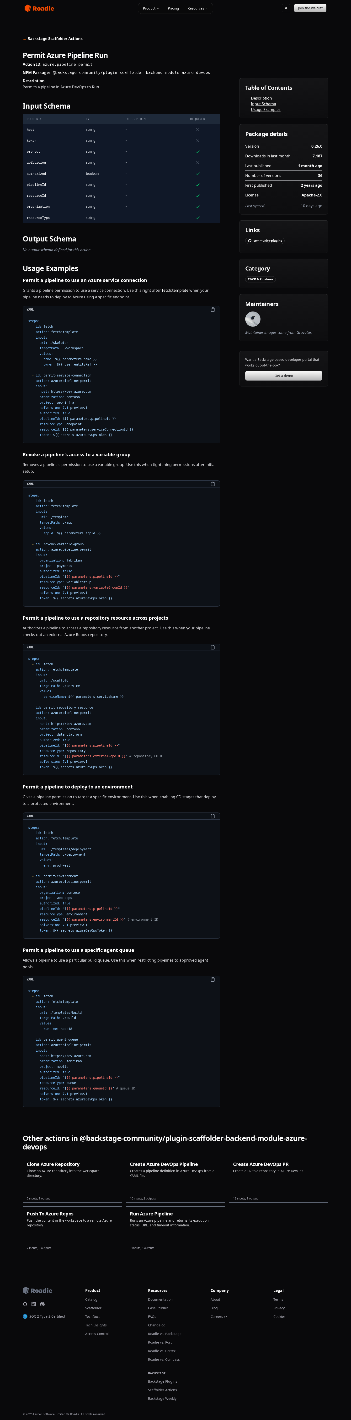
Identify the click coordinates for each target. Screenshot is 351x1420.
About (215, 1299)
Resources (196, 8)
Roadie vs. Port (160, 1342)
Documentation (160, 1299)
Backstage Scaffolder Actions (53, 38)
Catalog (91, 1299)
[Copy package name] (213, 72)
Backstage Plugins (162, 1381)
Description (261, 98)
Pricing (173, 8)
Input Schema (263, 103)
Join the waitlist (310, 8)
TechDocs (92, 1316)
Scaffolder (93, 1308)
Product (149, 8)
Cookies (279, 1316)
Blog (214, 1308)
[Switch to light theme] (286, 8)
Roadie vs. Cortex (162, 1351)
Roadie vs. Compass (164, 1359)
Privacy (279, 1308)
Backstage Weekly (162, 1398)
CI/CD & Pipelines (260, 279)
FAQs (152, 1316)
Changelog (156, 1325)
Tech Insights (96, 1325)
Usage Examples (266, 109)
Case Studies (158, 1308)
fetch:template (175, 290)
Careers (217, 1316)
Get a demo (284, 375)
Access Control (97, 1333)
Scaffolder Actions (162, 1390)
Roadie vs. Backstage (164, 1333)
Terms (278, 1299)
